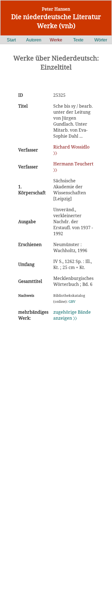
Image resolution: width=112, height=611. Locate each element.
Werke (56, 40)
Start (11, 40)
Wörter (100, 40)
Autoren (33, 40)
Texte (78, 40)
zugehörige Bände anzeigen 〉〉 (72, 315)
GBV (72, 301)
